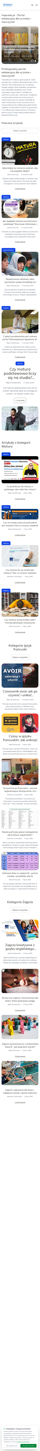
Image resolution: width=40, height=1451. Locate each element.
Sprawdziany (8, 250)
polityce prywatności (23, 1441)
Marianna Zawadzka (11, 56)
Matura (9, 43)
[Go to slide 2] (33, 60)
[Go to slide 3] (35, 61)
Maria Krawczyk (13, 174)
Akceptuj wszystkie (28, 1445)
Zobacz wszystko (20, 131)
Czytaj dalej (20, 400)
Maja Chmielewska (13, 286)
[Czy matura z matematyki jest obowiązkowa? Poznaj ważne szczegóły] (20, 45)
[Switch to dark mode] (32, 5)
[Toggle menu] (37, 5)
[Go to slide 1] (31, 60)
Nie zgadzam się (11, 1445)
